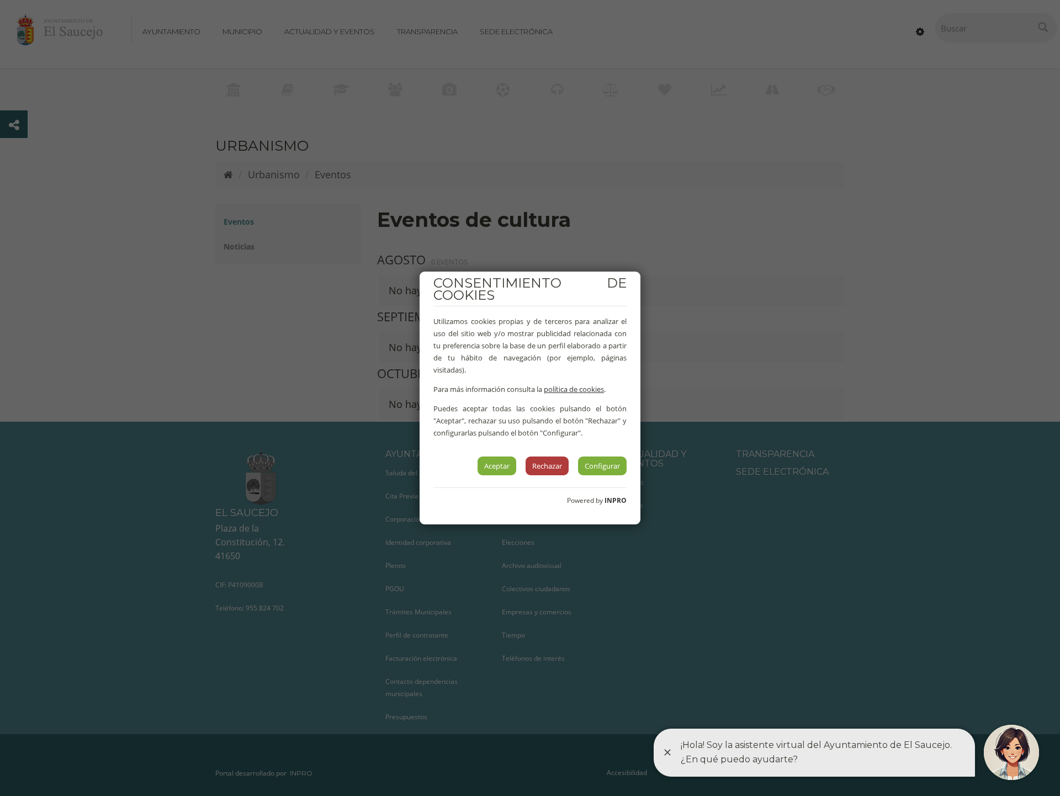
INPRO (616, 500)
